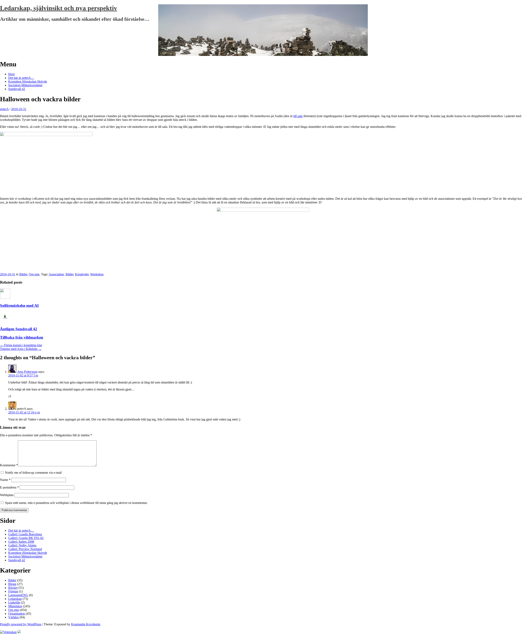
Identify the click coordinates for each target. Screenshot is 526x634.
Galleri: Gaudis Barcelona (25, 534)
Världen (13, 617)
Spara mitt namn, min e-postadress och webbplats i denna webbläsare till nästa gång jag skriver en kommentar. (76, 503)
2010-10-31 (18, 109)
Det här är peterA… (21, 78)
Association (56, 274)
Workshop (97, 274)
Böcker (13, 587)
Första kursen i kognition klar (21, 345)
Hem (11, 74)
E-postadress (9, 487)
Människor (15, 606)
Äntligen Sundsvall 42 (18, 329)
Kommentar (9, 465)
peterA (4, 109)
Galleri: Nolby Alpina (22, 545)
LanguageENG (18, 595)
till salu (298, 116)
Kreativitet (82, 274)
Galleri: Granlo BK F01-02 (26, 538)
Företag (13, 591)
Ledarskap (15, 599)
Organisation (16, 613)
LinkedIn (14, 602)
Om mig (34, 274)
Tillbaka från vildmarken (21, 337)
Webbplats (7, 495)
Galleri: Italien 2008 (21, 541)
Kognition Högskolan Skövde (27, 81)
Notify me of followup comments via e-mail (33, 472)
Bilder (23, 274)
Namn (5, 480)
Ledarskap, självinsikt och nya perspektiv (58, 8)
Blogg (12, 584)
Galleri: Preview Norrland (25, 549)
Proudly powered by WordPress (20, 624)
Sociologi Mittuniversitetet (25, 85)
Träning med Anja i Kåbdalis (21, 349)
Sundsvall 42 (16, 89)
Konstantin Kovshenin (85, 624)
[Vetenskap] (8, 632)
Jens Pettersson (27, 371)
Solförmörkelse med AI (19, 305)
